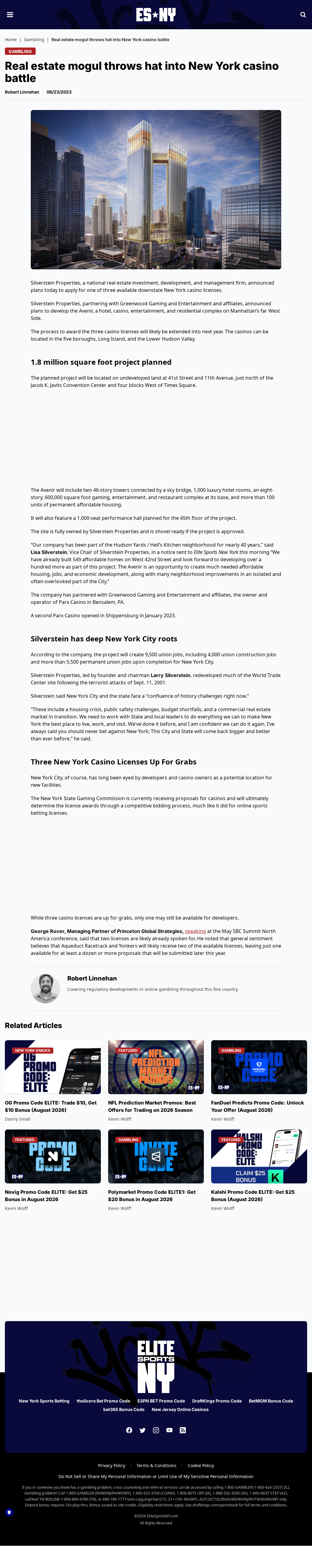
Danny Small (17, 1119)
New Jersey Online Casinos (180, 1409)
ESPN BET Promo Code (161, 1400)
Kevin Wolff (119, 1119)
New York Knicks (32, 1050)
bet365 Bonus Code (123, 1409)
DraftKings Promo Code (217, 1400)
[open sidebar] (10, 15)
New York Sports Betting (44, 1400)
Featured (128, 1050)
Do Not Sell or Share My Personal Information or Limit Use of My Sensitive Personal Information (156, 1476)
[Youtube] (169, 1430)
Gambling (34, 39)
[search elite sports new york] (303, 15)
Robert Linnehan (22, 91)
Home (11, 39)
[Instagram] (156, 1430)
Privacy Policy (111, 1465)
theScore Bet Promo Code (103, 1400)
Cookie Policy (201, 1465)
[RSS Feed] (183, 1430)
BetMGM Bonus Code (271, 1400)
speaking (195, 931)
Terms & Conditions (156, 1465)
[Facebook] (129, 1430)
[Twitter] (143, 1430)
